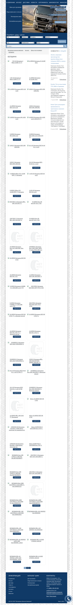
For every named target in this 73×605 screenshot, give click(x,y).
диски (22, 35)
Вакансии (63, 2)
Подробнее (17, 83)
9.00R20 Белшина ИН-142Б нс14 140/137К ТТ (36, 135)
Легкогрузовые (31, 583)
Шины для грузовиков (15, 7)
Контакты (11, 589)
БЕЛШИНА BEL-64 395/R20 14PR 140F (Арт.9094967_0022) (15, 558)
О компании (10, 2)
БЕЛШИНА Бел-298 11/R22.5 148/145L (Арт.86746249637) (15, 473)
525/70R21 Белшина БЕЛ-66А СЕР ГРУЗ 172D (35, 304)
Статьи (10, 591)
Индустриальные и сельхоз (34, 580)
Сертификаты (43, 2)
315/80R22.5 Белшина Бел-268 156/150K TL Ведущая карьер (35, 389)
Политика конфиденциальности (54, 593)
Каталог (19, 2)
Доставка (26, 2)
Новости (34, 2)
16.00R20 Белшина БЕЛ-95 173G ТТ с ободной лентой (15, 332)
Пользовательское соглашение (54, 592)
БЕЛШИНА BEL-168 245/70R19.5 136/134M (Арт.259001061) (16, 529)
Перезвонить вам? (60, 22)
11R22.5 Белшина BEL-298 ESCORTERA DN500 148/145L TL (36, 361)
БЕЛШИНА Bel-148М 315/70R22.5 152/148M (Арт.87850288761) (36, 501)
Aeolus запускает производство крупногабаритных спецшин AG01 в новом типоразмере (58, 59)
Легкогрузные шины (16, 16)
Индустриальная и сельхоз (14, 12)
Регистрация (53, 596)
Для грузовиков (31, 578)
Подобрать (62, 41)
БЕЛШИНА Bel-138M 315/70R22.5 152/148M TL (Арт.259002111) (16, 501)
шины (17, 35)
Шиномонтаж (54, 2)
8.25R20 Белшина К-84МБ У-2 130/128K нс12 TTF (16, 304)
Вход (47, 596)
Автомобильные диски (15, 21)
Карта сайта (61, 601)
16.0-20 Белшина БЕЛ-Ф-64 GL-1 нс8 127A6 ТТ (16, 389)
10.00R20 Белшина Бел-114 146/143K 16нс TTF (16, 248)
